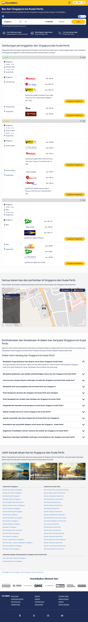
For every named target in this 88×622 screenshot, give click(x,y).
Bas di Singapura (15, 572)
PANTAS (6, 121)
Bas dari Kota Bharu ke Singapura (12, 518)
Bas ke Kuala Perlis (37, 572)
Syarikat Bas (15, 605)
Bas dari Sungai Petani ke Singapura (13, 539)
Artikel (61, 602)
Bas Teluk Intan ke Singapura (11, 549)
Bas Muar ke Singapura (9, 527)
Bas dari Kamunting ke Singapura (12, 511)
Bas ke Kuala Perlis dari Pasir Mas (54, 533)
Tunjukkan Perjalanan (74, 101)
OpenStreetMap (76, 326)
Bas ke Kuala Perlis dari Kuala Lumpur (55, 518)
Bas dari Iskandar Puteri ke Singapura (14, 505)
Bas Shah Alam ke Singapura (11, 533)
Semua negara (64, 605)
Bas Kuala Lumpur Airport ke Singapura (14, 558)
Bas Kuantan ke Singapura (10, 521)
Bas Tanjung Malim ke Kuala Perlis (54, 549)
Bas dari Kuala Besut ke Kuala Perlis (54, 514)
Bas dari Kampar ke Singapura (11, 508)
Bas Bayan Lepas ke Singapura (12, 499)
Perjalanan (39, 605)
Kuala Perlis (79, 290)
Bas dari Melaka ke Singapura (11, 524)
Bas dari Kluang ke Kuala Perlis (53, 511)
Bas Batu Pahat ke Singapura (11, 496)
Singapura (66, 290)
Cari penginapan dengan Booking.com (14, 26)
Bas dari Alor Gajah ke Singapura (12, 490)
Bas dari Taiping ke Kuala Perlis (53, 542)
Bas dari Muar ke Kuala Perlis (52, 530)
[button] (44, 307)
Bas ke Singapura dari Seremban (12, 530)
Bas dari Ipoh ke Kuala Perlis (52, 502)
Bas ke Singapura (26, 572)
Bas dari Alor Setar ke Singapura (12, 493)
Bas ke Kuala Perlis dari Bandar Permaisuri (56, 490)
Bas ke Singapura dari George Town (13, 502)
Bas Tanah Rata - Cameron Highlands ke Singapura (17, 542)
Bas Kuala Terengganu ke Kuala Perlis (55, 521)
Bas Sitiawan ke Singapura (10, 536)
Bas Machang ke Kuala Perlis (52, 527)
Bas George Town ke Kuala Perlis (53, 499)
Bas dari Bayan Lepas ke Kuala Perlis (54, 493)
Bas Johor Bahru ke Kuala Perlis (53, 505)
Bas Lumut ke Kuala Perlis (51, 524)
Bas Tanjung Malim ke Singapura (12, 546)
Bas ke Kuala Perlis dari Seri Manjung (55, 539)
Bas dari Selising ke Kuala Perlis (53, 536)
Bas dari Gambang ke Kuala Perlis (54, 496)
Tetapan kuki (39, 602)
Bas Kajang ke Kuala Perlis (51, 508)
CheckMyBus (5, 572)
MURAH (6, 57)
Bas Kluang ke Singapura (10, 514)
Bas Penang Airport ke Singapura (12, 561)
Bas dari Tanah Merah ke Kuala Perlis (55, 546)
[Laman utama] (10, 2)
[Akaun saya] (68, 2)
